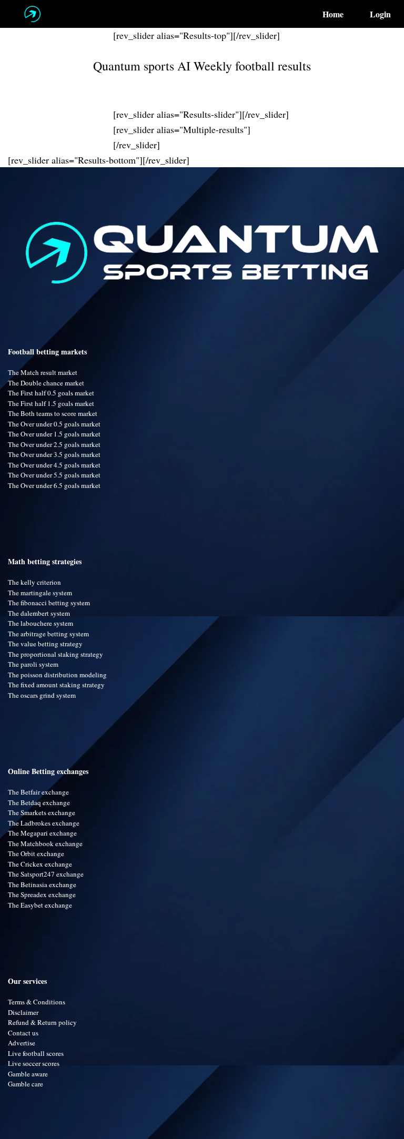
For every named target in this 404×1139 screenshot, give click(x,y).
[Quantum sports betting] (32, 14)
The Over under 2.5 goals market (54, 444)
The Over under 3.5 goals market (54, 454)
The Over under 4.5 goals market (54, 465)
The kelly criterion (34, 582)
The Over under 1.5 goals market (54, 434)
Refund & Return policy (42, 1022)
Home (333, 14)
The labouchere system (40, 623)
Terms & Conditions (36, 1001)
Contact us (23, 1033)
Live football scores (36, 1053)
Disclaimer (23, 1012)
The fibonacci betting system (49, 602)
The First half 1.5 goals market (51, 403)
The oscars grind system (42, 695)
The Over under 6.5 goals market (54, 485)
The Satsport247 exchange (46, 874)
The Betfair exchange (38, 792)
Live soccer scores (33, 1063)
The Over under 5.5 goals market (54, 475)
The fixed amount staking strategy (56, 684)
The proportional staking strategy (55, 654)
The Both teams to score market (52, 413)
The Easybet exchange (40, 905)
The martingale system (40, 592)
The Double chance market (46, 383)
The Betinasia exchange (42, 884)
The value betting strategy (45, 643)
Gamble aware (28, 1074)
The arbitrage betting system (48, 633)
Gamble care (25, 1084)
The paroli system (33, 664)
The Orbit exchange (36, 853)
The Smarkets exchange (41, 812)
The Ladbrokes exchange (43, 823)
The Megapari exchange (42, 833)
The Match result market (42, 372)
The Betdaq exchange (39, 802)
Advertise (21, 1043)
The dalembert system (39, 613)
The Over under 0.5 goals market (54, 424)
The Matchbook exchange (45, 843)
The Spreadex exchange (42, 894)
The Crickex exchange (40, 864)
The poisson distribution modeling (57, 674)
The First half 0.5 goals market (51, 393)
